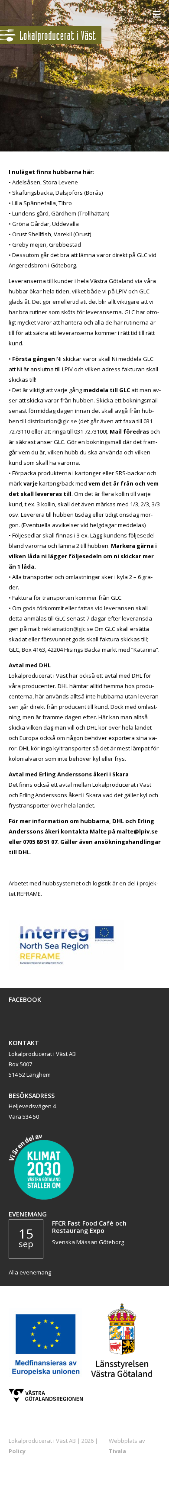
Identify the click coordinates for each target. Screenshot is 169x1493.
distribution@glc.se (52, 421)
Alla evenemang (30, 1272)
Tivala (117, 1451)
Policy (17, 1451)
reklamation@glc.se (66, 629)
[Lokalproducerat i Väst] (50, 42)
